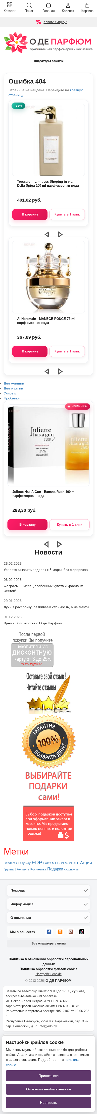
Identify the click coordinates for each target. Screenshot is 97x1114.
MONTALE (72, 863)
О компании (20, 918)
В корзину (30, 214)
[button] (50, 373)
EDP (37, 862)
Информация (21, 904)
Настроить (48, 1103)
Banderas (10, 863)
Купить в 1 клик (67, 214)
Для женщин (14, 383)
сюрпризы (71, 869)
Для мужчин (13, 388)
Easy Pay (24, 863)
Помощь (17, 890)
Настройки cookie (49, 974)
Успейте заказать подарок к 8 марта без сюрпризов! (46, 570)
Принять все (49, 1076)
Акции (86, 862)
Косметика (38, 869)
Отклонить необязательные (48, 1089)
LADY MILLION (53, 863)
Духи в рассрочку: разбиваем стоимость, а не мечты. (47, 607)
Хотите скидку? (55, 22)
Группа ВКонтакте (16, 869)
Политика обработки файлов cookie (48, 969)
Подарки (55, 869)
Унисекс (10, 393)
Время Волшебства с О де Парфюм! (33, 623)
